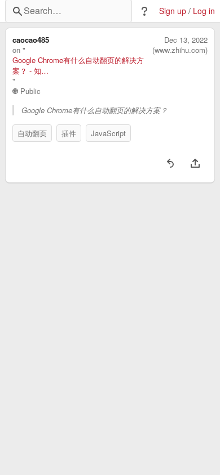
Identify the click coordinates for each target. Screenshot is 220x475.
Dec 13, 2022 (186, 40)
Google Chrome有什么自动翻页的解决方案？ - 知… (78, 65)
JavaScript (108, 133)
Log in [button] (204, 11)
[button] (144, 11)
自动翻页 (32, 133)
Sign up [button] (172, 11)
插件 (68, 133)
